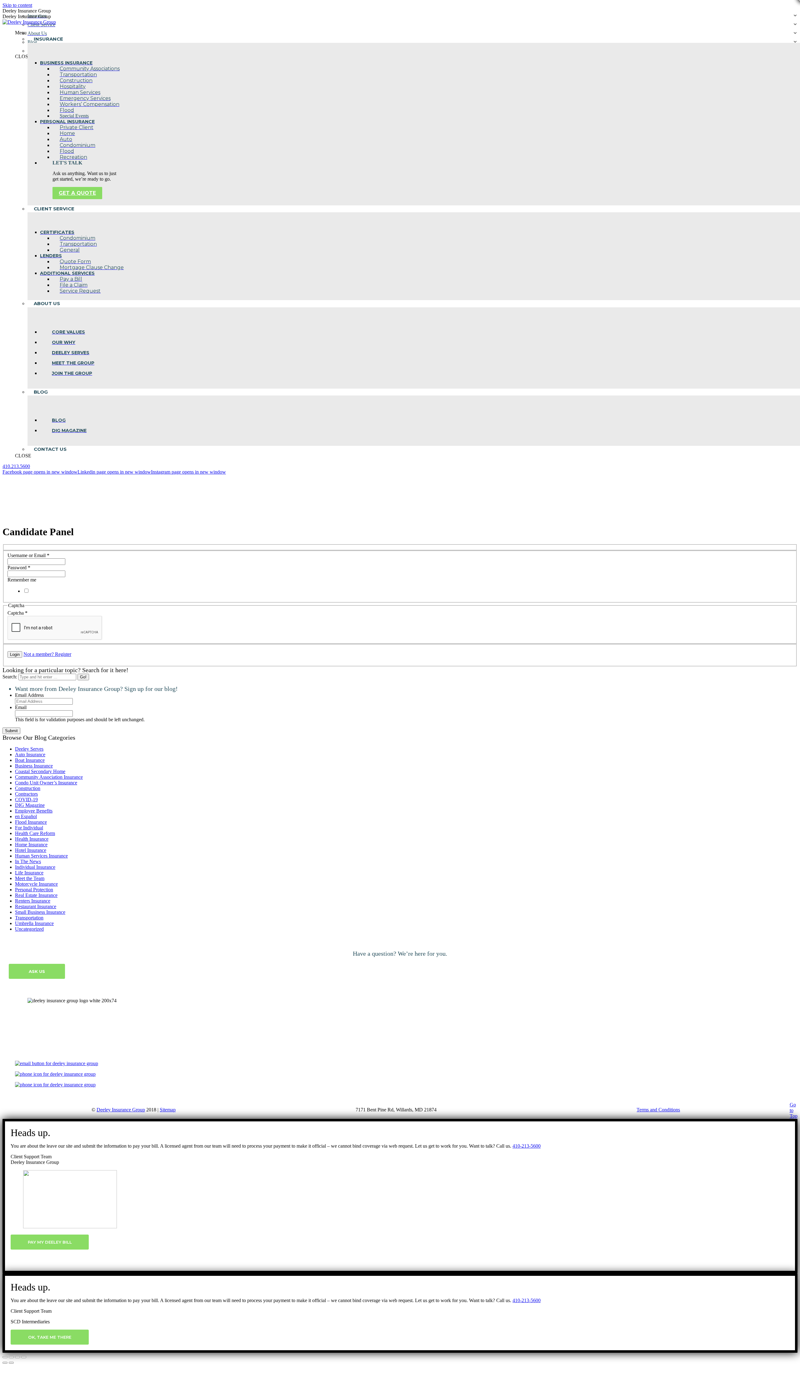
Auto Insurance (30, 754)
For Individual (29, 827)
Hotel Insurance (30, 850)
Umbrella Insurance (34, 923)
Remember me (22, 579)
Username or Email (28, 555)
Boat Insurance (30, 760)
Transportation (29, 917)
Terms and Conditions (658, 1109)
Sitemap (168, 1109)
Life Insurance (29, 872)
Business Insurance (34, 765)
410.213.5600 (16, 466)
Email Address (29, 695)
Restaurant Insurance (35, 906)
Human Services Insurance (41, 855)
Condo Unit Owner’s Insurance (46, 782)
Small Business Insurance (40, 912)
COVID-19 (26, 799)
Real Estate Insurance (36, 895)
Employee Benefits (33, 810)
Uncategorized (29, 929)
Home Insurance (31, 844)
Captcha (18, 613)
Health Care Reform (35, 833)
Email (21, 707)
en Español (26, 816)
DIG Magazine (30, 805)
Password (19, 567)
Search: (9, 676)
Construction (27, 788)
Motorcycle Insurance (36, 884)
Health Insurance (31, 839)
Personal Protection (34, 889)
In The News (28, 861)
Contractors (26, 794)
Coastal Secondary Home (40, 771)
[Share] (11, 1357)
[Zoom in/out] (23, 1357)
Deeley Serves (29, 749)
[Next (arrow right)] (11, 1363)
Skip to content (17, 5)
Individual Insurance (35, 867)
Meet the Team (29, 878)
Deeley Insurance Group (121, 1109)
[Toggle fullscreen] (17, 1357)
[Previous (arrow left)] (5, 1363)
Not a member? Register (47, 654)
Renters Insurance (32, 900)
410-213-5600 (526, 1146)
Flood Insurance (31, 822)
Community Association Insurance (49, 777)
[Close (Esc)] (5, 1357)
